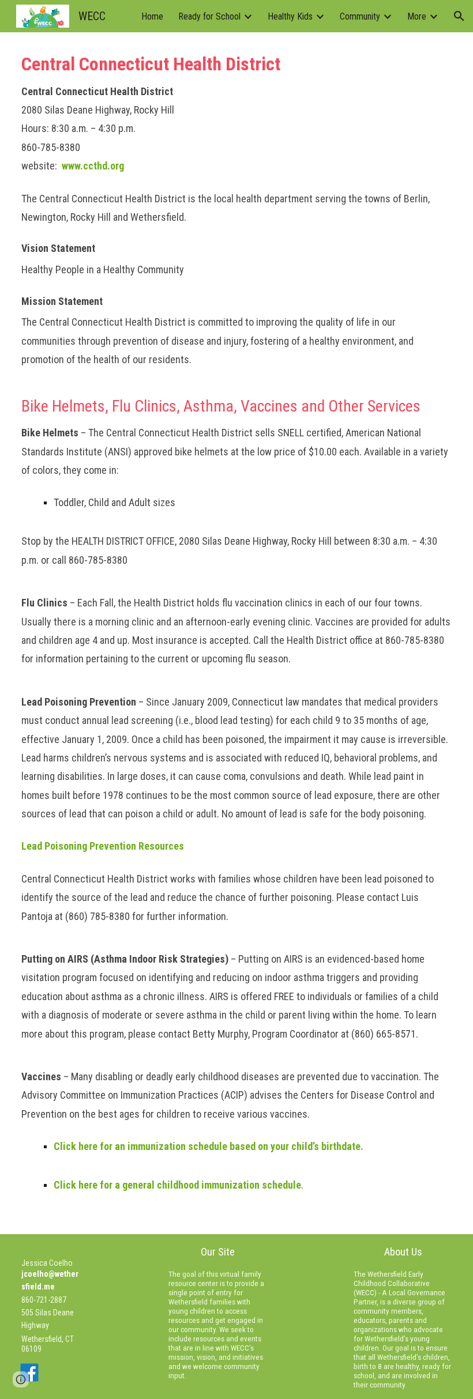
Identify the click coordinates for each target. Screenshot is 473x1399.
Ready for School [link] (209, 16)
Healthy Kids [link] (290, 16)
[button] (459, 16)
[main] (236, 633)
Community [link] (360, 16)
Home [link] (152, 16)
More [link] (416, 16)
